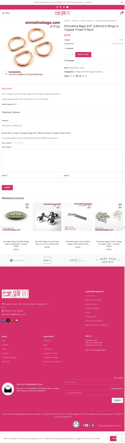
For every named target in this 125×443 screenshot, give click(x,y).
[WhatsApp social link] (86, 76)
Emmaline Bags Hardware (106, 21)
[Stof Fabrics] (77, 260)
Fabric (4, 349)
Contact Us (90, 296)
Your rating (7, 143)
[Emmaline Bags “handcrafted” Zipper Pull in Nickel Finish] (78, 221)
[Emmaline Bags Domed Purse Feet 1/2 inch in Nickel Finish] (47, 221)
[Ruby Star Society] (108, 260)
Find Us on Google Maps (95, 350)
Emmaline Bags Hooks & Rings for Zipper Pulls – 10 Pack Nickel (108, 243)
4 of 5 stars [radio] (21, 143)
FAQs (87, 312)
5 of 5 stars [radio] (23, 143)
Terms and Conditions (94, 321)
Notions (75, 21)
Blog (45, 345)
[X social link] (60, 7)
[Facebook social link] (57, 7)
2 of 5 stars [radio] (17, 143)
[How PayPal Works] (87, 425)
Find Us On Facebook (52, 362)
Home (66, 21)
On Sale (5, 345)
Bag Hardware (87, 21)
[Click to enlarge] (6, 73)
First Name (118, 378)
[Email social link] (77, 76)
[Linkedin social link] (83, 76)
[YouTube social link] (67, 7)
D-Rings (77, 72)
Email (66, 175)
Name (5, 175)
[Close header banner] (122, 2)
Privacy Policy (91, 317)
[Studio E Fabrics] (47, 260)
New (3, 341)
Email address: (117, 388)
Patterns (5, 353)
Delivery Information (93, 300)
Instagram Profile (50, 357)
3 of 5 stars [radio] (19, 143)
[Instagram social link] (63, 7)
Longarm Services (92, 308)
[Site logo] (62, 13)
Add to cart (83, 54)
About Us (47, 341)
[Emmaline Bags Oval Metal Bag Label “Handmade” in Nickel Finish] (16, 221)
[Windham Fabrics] (17, 260)
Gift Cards (6, 362)
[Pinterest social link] (80, 76)
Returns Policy (91, 304)
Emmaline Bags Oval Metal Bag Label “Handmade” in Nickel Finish (16, 243)
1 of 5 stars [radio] (15, 143)
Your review (7, 147)
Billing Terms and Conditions (96, 325)
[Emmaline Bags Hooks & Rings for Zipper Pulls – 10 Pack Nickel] (109, 221)
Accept (115, 438)
